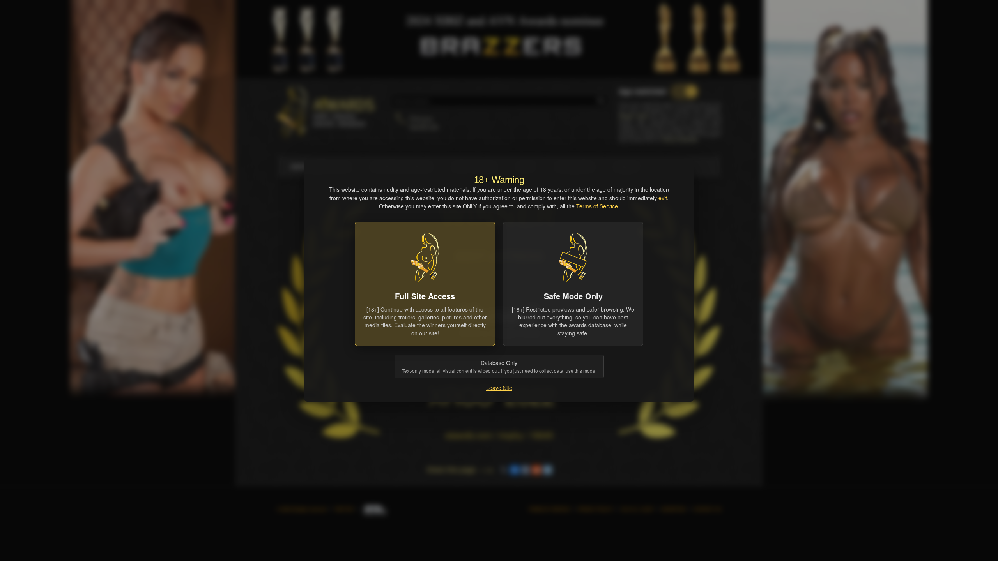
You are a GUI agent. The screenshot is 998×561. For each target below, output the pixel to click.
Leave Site (499, 388)
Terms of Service (597, 206)
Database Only (499, 366)
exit (662, 198)
